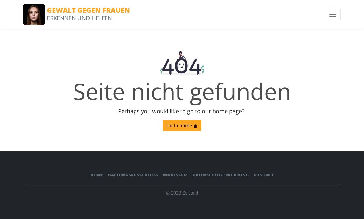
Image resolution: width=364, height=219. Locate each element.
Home (96, 175)
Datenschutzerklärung (221, 175)
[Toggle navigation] (333, 14)
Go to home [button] (179, 125)
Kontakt (263, 175)
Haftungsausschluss (133, 175)
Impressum (175, 175)
